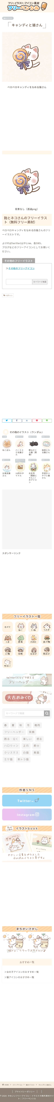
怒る (39, 739)
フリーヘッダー (14, 732)
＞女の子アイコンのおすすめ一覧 (21, 971)
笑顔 (32, 732)
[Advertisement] (27, 117)
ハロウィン (8, 295)
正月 (26, 745)
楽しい (27, 739)
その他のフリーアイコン (21, 268)
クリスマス (11, 752)
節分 (36, 745)
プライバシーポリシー (25, 1091)
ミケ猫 (8, 759)
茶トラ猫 (23, 759)
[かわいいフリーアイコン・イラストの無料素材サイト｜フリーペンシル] (27, 10)
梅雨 (37, 725)
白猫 (26, 752)
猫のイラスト (8, 18)
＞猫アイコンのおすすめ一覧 (19, 977)
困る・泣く (11, 739)
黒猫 (36, 752)
